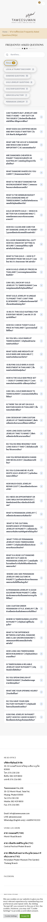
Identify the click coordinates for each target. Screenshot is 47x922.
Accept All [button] (25, 916)
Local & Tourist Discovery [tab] (20, 69)
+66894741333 (33, 820)
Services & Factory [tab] (16, 95)
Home (4, 31)
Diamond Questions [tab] (17, 76)
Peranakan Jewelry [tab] (16, 102)
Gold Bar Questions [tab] (16, 89)
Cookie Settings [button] (11, 916)
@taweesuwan (15, 817)
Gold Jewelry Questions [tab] (19, 82)
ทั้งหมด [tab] (10, 63)
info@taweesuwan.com (20, 813)
